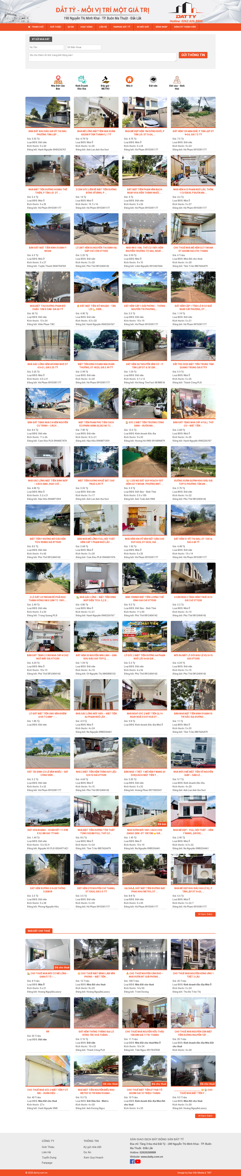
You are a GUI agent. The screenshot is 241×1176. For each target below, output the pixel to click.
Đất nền (42, 142)
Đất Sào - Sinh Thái (145, 491)
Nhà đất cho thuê (193, 259)
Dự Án (87, 1152)
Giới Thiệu (48, 1147)
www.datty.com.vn (152, 1156)
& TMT (208, 1172)
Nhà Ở (90, 142)
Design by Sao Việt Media (191, 1172)
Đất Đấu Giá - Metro (98, 1101)
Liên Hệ (46, 1152)
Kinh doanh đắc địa (145, 433)
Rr (47, 1031)
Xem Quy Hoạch (93, 1157)
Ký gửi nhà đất (92, 1147)
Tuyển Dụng (49, 1157)
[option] (61, 82)
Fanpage (47, 1162)
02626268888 (148, 1152)
